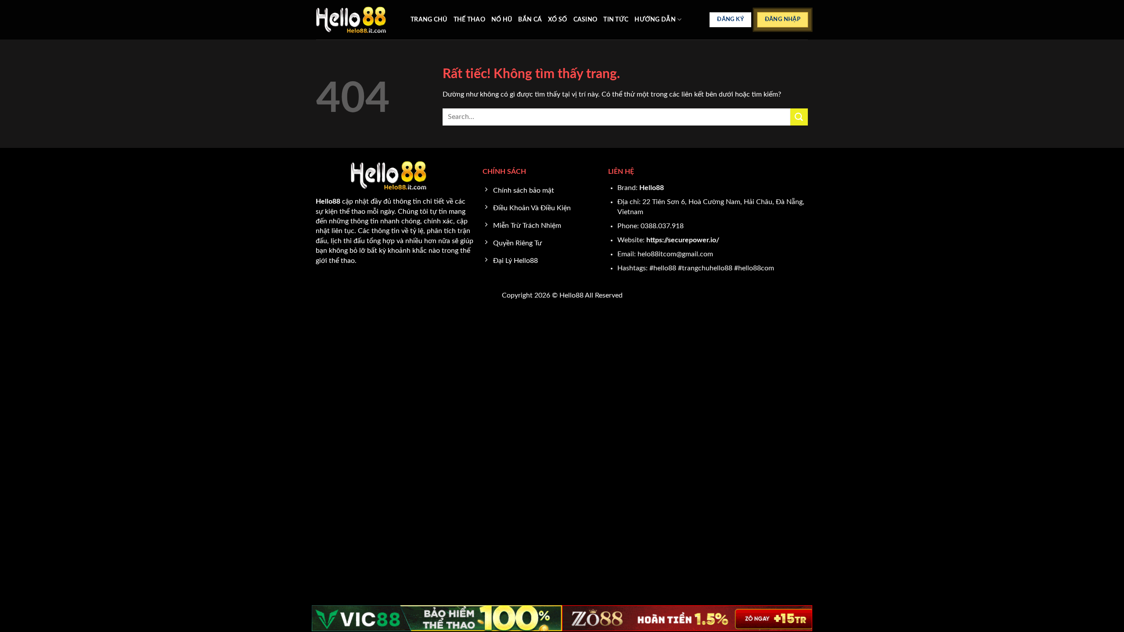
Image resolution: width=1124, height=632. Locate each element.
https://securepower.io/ (682, 240)
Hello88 (651, 187)
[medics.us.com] (356, 19)
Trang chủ (429, 19)
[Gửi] (799, 117)
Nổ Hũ (501, 19)
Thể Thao (469, 19)
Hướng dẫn (655, 19)
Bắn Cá (530, 19)
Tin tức (615, 19)
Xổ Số (557, 19)
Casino (585, 19)
